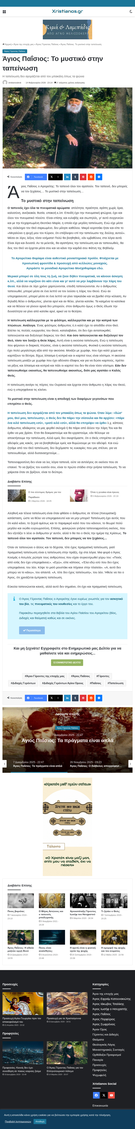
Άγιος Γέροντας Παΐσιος (47, 44)
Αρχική (8, 44)
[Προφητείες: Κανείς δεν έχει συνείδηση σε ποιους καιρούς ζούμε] (22, 1052)
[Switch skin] (131, 13)
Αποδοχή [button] (40, 1121)
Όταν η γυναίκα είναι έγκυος (105, 492)
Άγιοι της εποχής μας (24, 44)
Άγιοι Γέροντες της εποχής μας (45, 676)
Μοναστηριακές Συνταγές (108, 1049)
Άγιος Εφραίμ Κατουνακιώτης (112, 999)
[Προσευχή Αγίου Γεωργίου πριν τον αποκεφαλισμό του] (22, 1003)
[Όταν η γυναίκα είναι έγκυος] (79, 495)
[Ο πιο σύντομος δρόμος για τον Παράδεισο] (17, 495)
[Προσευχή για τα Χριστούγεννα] (67, 1003)
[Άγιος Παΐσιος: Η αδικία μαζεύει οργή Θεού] (21, 937)
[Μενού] (4, 13)
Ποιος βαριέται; (16, 911)
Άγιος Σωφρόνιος (104, 1024)
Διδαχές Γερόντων (24, 683)
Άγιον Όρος (100, 1029)
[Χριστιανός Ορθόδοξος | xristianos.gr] (67, 11)
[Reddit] (91, 177)
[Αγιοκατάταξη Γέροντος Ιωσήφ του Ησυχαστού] (83, 900)
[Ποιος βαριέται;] (21, 900)
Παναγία (98, 1059)
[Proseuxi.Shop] (67, 29)
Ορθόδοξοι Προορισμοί (107, 1054)
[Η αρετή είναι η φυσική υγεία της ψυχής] (83, 937)
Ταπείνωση (116, 683)
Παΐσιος (96, 683)
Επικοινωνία (100, 1105)
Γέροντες (103, 676)
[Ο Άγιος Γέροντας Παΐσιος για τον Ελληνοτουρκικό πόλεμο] (67, 1052)
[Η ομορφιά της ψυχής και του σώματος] (114, 937)
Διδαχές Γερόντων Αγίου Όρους (63, 683)
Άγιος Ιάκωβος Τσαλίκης (108, 1004)
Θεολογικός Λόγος (104, 1044)
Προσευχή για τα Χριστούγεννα (64, 1018)
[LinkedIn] (67, 177)
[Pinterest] (83, 177)
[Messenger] (99, 177)
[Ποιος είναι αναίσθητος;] (52, 937)
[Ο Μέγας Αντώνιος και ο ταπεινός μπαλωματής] (52, 900)
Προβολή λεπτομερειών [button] (18, 1121)
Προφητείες (100, 1070)
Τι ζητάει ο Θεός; (110, 911)
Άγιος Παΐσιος (81, 676)
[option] (67, 740)
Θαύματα (98, 1039)
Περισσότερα (33, 630)
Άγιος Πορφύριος (104, 1019)
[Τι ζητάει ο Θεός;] (114, 900)
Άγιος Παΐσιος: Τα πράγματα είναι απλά (67, 740)
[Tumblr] (75, 177)
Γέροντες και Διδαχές (106, 1034)
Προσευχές (99, 1065)
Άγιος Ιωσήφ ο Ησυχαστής (110, 1009)
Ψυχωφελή (99, 1075)
